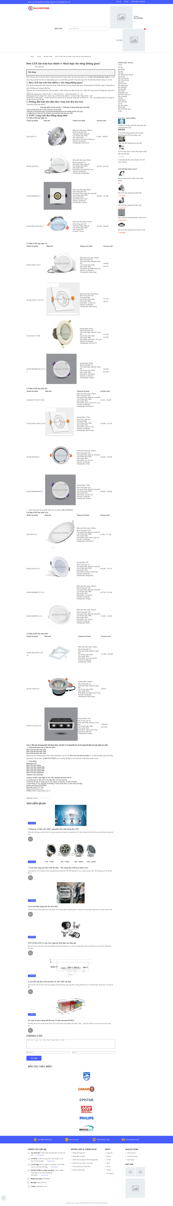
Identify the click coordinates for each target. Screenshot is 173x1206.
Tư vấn (39, 56)
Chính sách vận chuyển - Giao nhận (82, 1163)
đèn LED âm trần (123, 80)
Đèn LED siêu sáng (124, 109)
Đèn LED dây (122, 102)
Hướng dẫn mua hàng (78, 1156)
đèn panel (121, 82)
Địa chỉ (118, 1)
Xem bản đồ (40, 1155)
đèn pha (120, 71)
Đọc (30, 839)
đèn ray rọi (121, 76)
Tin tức (120, 65)
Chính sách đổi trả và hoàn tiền (81, 1166)
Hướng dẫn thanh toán (78, 1153)
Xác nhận (34, 1058)
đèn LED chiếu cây (124, 94)
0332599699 (46, 1179)
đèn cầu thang (122, 96)
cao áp (120, 103)
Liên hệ (109, 1170)
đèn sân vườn (122, 84)
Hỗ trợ (126, 1)
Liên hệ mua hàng (132, 1156)
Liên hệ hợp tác (131, 1153)
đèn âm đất (121, 107)
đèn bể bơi (121, 91)
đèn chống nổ (122, 87)
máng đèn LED (123, 93)
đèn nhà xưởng (48, 56)
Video (120, 111)
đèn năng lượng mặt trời (125, 75)
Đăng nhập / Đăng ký (138, 1)
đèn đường (121, 69)
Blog (32, 56)
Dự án (108, 1166)
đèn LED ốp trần (123, 78)
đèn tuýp (121, 73)
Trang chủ (109, 1153)
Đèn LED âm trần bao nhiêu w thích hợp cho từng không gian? (73, 56)
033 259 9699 (138, 18)
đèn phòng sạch (123, 85)
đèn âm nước (122, 89)
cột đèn (120, 98)
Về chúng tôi (110, 1173)
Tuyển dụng (130, 1159)
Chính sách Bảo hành (78, 1170)
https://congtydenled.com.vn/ (41, 791)
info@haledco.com (37, 789)
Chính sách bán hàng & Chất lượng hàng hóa (85, 1159)
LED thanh (121, 100)
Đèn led (58, 28)
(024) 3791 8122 (42, 1182)
